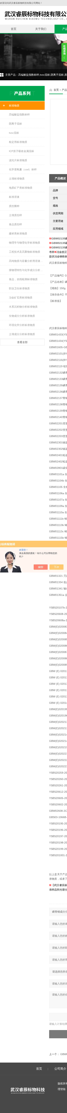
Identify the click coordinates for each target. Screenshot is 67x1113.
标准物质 (14, 105)
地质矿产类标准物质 (20, 187)
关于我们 (40, 28)
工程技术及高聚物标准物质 (24, 251)
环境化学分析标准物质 (22, 324)
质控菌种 (14, 206)
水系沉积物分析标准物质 (23, 306)
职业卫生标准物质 (19, 288)
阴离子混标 (15, 123)
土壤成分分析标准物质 (22, 334)
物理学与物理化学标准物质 (24, 242)
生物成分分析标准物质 (22, 315)
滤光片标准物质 (18, 160)
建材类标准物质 (18, 233)
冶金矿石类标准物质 (20, 297)
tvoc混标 (14, 132)
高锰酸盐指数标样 (19, 114)
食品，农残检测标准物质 (23, 279)
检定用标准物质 (18, 141)
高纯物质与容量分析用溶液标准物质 (27, 260)
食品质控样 (15, 224)
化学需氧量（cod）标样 (23, 169)
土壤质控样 (15, 215)
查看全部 (22, 342)
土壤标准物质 (17, 178)
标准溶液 (14, 196)
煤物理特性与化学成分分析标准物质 (27, 270)
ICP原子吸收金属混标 (21, 151)
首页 (13, 28)
